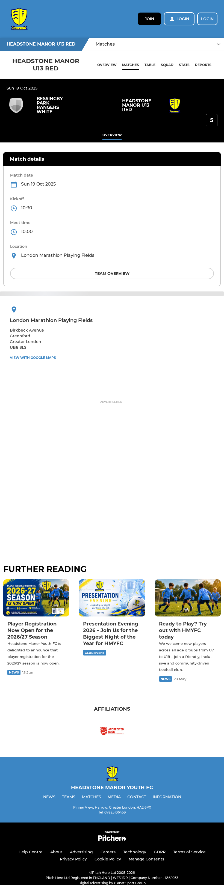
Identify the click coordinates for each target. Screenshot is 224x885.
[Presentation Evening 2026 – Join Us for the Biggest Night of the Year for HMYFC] (112, 597)
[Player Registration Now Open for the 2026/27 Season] (36, 597)
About (56, 852)
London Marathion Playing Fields (57, 255)
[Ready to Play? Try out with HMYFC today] (188, 597)
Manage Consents (146, 859)
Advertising (81, 852)
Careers (108, 852)
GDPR (160, 852)
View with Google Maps (33, 358)
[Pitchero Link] (112, 839)
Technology (134, 852)
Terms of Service (189, 852)
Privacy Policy (73, 859)
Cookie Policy (108, 859)
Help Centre (31, 852)
